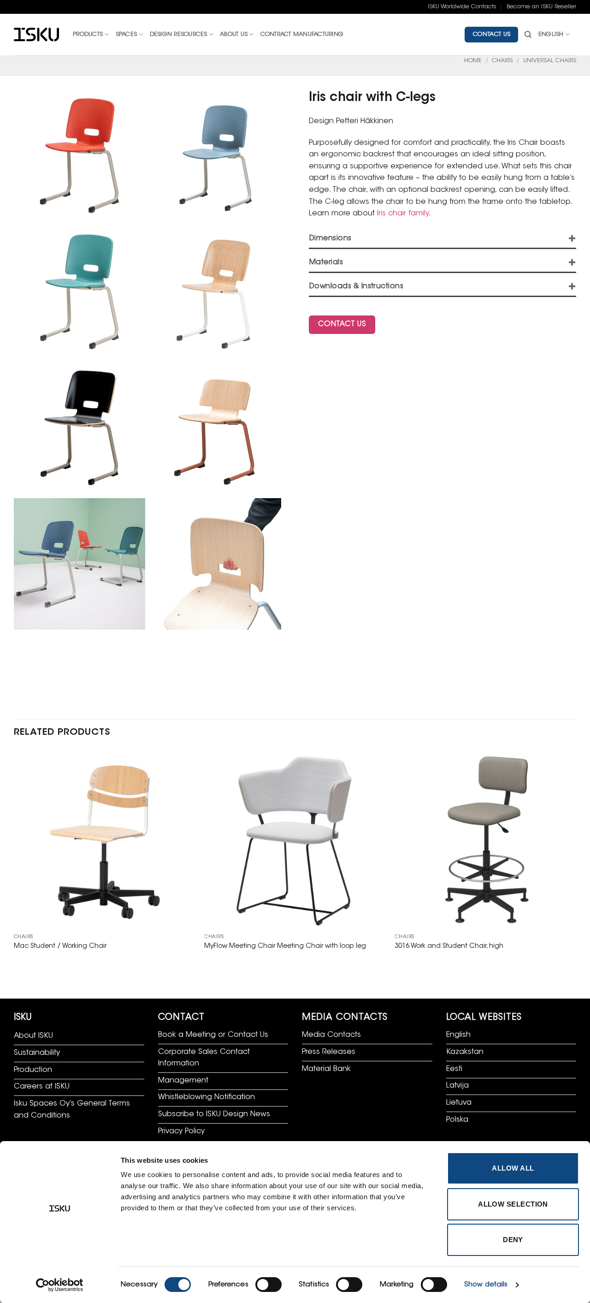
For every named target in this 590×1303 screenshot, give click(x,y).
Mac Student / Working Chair (60, 946)
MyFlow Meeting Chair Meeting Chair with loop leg (285, 946)
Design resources (178, 34)
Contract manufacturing (302, 34)
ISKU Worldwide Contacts (462, 7)
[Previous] (14, 859)
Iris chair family (403, 213)
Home (473, 61)
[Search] (528, 34)
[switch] (268, 1284)
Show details (485, 1284)
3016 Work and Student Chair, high (449, 946)
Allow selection (513, 1204)
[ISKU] (36, 35)
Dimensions (330, 238)
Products (88, 34)
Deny (513, 1240)
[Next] (576, 859)
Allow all (513, 1168)
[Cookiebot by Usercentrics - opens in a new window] (59, 1285)
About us (234, 34)
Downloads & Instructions (356, 286)
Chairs (502, 61)
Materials (326, 262)
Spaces (126, 34)
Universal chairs (549, 61)
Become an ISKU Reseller (541, 7)
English (551, 34)
